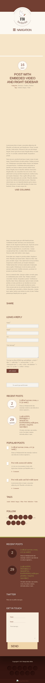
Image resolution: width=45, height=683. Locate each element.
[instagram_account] (25, 517)
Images (24, 87)
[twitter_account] (16, 517)
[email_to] (12, 673)
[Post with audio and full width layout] (8, 480)
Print (25, 501)
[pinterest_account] (22, 673)
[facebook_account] (11, 517)
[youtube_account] (17, 673)
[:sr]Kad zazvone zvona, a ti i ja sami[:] (29, 401)
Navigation (24, 29)
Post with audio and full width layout (24, 480)
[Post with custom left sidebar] (8, 463)
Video (28, 87)
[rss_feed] (9, 668)
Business (20, 85)
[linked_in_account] (32, 673)
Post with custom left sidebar (21, 463)
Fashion (31, 85)
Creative (26, 85)
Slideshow (30, 501)
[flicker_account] (30, 668)
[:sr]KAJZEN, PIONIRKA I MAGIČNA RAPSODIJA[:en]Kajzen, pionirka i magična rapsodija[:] (29, 421)
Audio (8, 501)
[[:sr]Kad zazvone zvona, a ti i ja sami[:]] (8, 447)
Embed (20, 87)
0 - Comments (15, 471)
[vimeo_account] (35, 668)
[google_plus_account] (30, 517)
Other (21, 501)
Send (14, 646)
